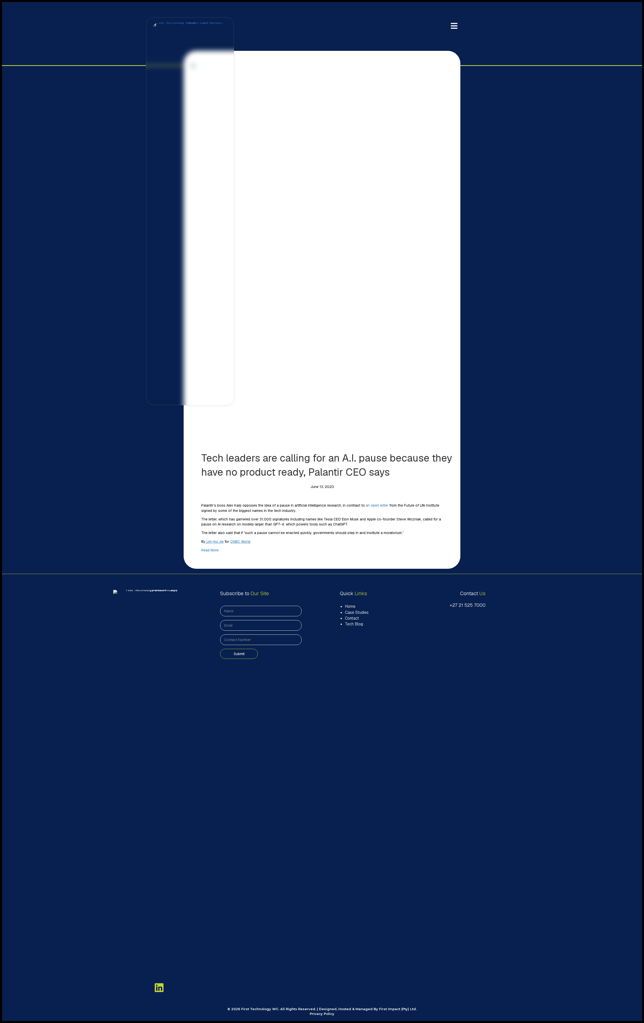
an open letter (377, 505)
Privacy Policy (322, 1014)
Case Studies (357, 612)
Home (350, 606)
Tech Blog (354, 624)
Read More (210, 550)
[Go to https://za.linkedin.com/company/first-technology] (159, 987)
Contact (352, 618)
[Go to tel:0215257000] (457, 605)
